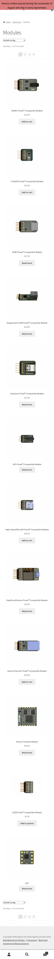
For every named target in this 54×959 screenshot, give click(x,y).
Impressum (32, 940)
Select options (27, 823)
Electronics (17, 22)
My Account (9, 954)
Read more (27, 263)
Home (8, 22)
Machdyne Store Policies (14, 940)
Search (27, 954)
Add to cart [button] (27, 121)
